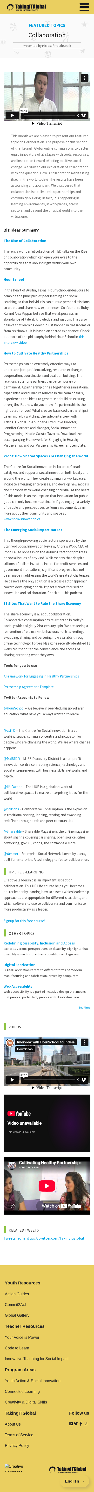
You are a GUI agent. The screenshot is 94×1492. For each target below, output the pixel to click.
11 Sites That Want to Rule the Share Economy (42, 603)
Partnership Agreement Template (29, 687)
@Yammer (11, 853)
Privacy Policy (17, 1446)
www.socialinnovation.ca (22, 519)
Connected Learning (22, 1391)
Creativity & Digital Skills (26, 1402)
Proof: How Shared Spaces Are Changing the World (46, 456)
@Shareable (13, 831)
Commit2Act (15, 1305)
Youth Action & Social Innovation (32, 1381)
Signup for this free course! (24, 921)
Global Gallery (17, 1315)
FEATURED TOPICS (47, 25)
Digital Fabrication (19, 964)
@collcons (11, 809)
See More (84, 1008)
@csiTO (9, 730)
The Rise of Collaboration (25, 240)
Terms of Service (19, 1435)
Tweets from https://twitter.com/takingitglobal (44, 1238)
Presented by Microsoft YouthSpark (47, 46)
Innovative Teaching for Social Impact (36, 1359)
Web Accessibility (18, 986)
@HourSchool (14, 708)
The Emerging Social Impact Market (33, 529)
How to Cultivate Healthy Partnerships (36, 353)
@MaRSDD (12, 758)
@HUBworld (13, 786)
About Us (13, 1424)
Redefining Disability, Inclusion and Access (39, 943)
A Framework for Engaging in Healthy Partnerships (41, 676)
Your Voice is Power (22, 1337)
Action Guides (17, 1294)
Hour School (14, 279)
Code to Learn (17, 1348)
